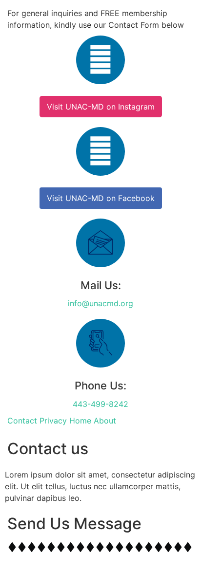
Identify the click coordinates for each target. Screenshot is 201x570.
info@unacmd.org (100, 303)
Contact (22, 420)
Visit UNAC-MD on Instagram (101, 106)
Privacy (53, 420)
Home (80, 420)
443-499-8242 (100, 404)
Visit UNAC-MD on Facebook (101, 198)
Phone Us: (100, 385)
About (105, 420)
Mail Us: (100, 285)
